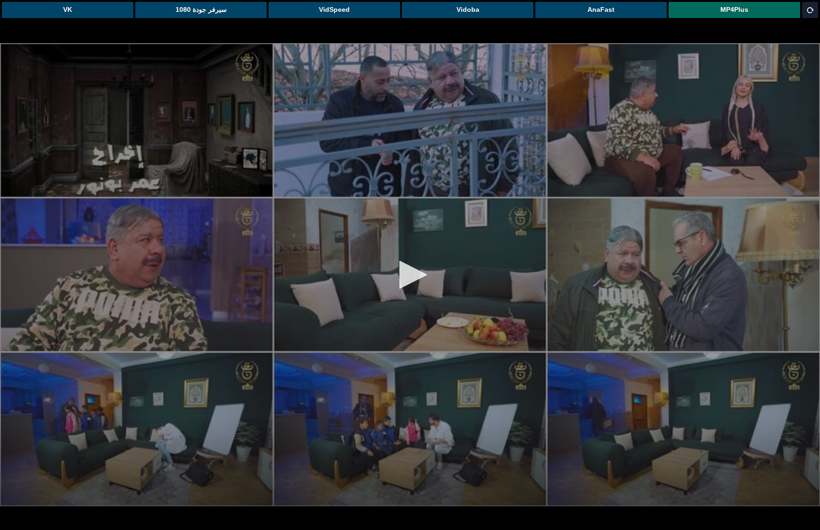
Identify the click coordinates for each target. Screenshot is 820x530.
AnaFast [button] (601, 9)
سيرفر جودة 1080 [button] (201, 9)
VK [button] (67, 9)
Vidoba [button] (468, 9)
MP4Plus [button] (734, 9)
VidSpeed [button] (334, 9)
